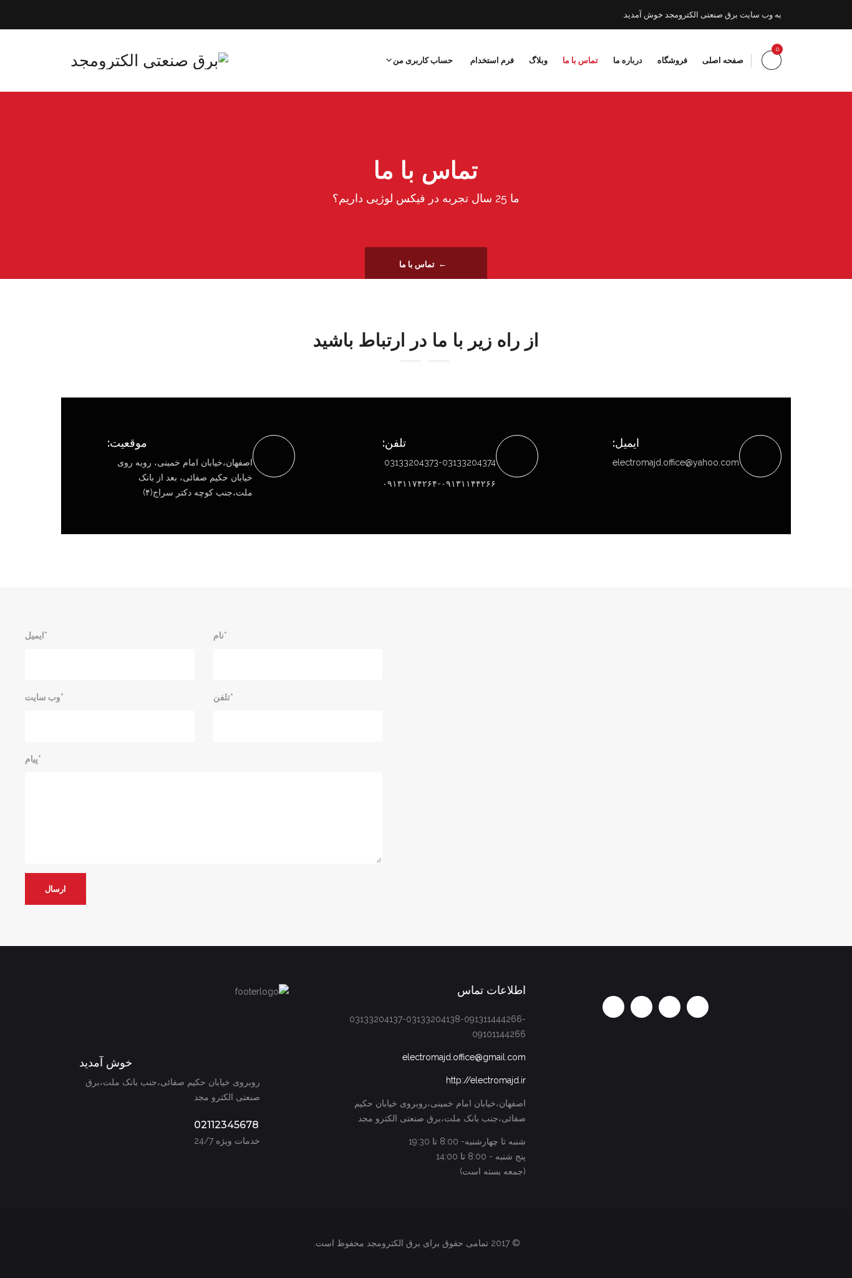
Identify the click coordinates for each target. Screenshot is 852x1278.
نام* (220, 635)
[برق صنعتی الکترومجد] (149, 60)
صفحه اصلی (722, 60)
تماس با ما (580, 60)
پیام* (33, 759)
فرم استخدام (492, 60)
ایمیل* (36, 635)
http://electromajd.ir (486, 1080)
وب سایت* (44, 697)
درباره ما (627, 60)
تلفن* (223, 697)
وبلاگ (538, 60)
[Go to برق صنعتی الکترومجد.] (456, 264)
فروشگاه (672, 60)
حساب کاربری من (423, 60)
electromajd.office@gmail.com (464, 1057)
